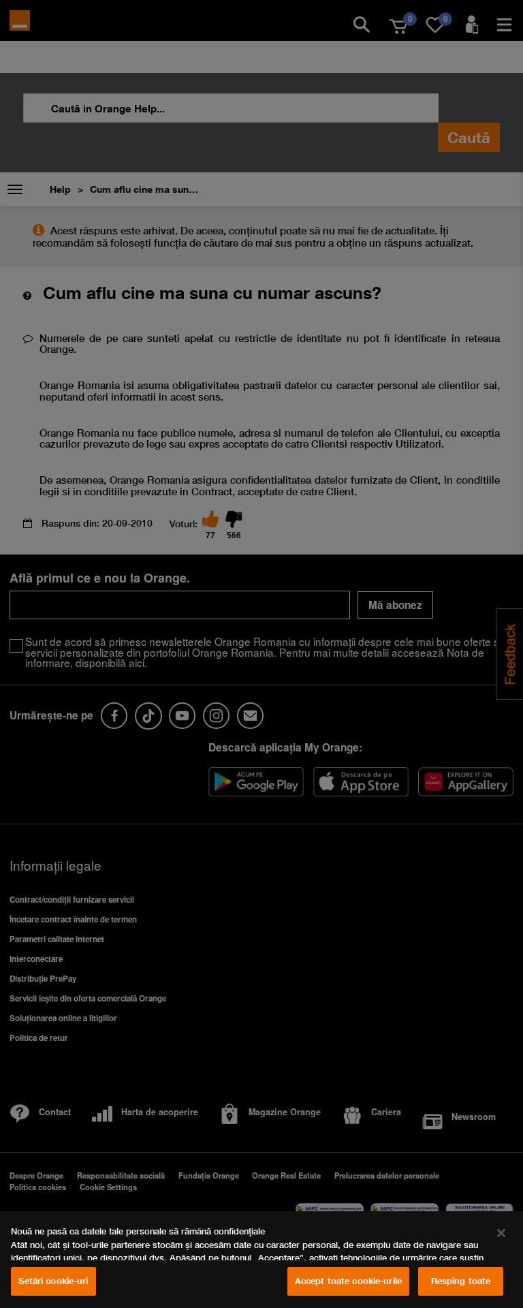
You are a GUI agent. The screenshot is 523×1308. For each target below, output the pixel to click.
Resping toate (461, 1280)
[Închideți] (501, 1233)
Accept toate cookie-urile (348, 1280)
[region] (261, 1259)
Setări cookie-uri (53, 1280)
